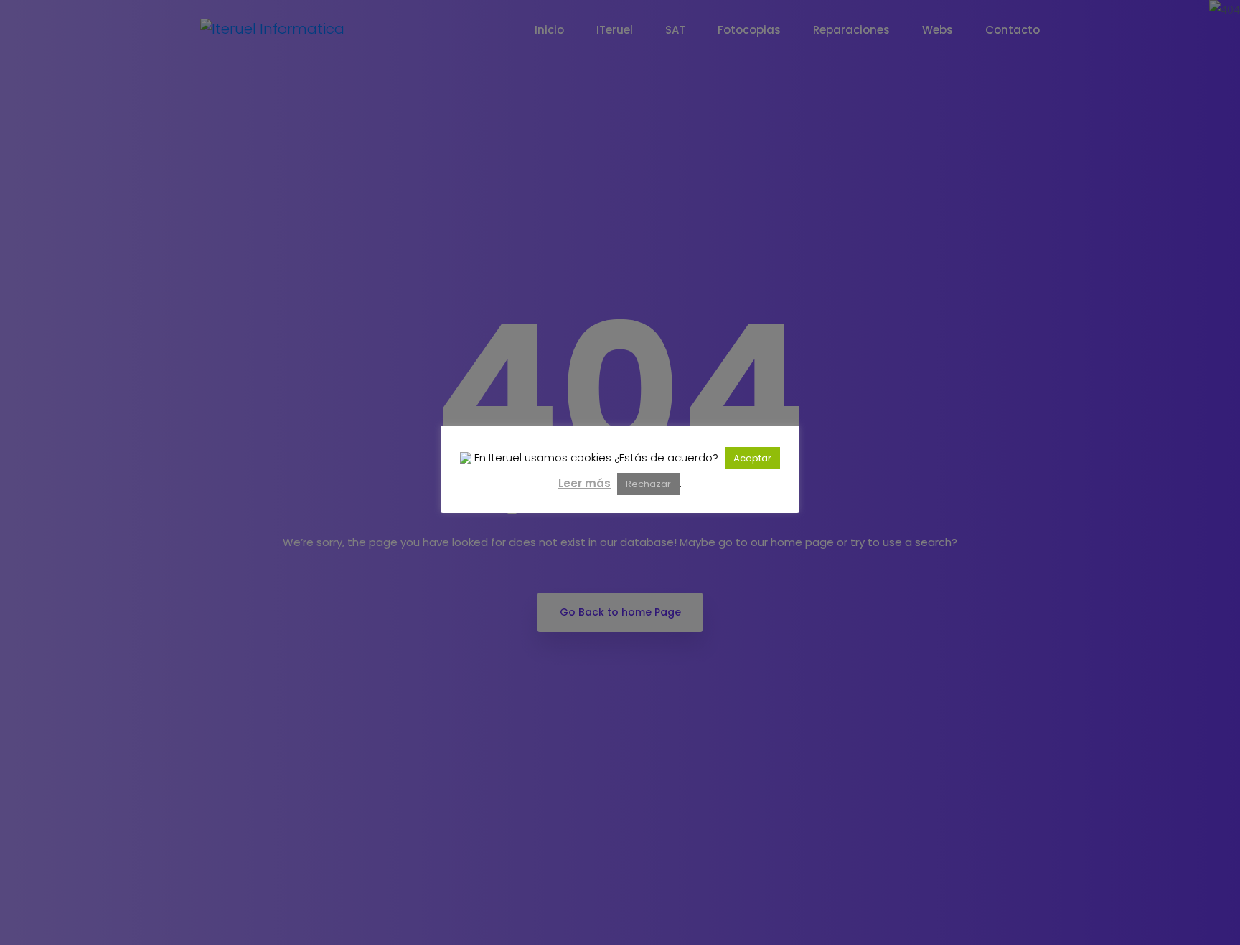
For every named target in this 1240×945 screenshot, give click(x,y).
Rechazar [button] (648, 484)
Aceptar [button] (752, 458)
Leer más (584, 483)
